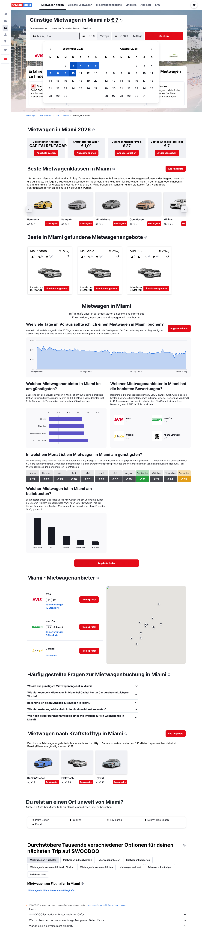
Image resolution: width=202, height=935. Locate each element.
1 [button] (58, 65)
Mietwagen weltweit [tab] (130, 867)
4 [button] (81, 65)
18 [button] (80, 80)
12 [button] (88, 73)
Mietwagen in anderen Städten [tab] (96, 867)
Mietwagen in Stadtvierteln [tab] (77, 860)
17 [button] (73, 80)
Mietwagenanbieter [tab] (109, 860)
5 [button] (88, 65)
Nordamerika (45, 115)
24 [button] (73, 88)
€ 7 (115, 20)
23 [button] (65, 88)
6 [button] (96, 65)
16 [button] (65, 80)
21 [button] (50, 88)
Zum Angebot (52, 223)
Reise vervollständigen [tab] (160, 867)
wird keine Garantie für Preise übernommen (106, 905)
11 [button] (80, 73)
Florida (66, 115)
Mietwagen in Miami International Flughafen (51, 890)
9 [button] (65, 73)
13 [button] (95, 73)
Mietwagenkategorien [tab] (138, 860)
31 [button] (144, 95)
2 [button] (65, 65)
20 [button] (96, 80)
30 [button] (65, 95)
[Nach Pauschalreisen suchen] (5, 34)
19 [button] (88, 80)
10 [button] (73, 73)
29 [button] (58, 95)
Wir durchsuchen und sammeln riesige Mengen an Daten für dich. (68, 920)
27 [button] (95, 88)
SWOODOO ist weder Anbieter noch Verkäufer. (57, 914)
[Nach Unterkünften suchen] (5, 21)
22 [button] (57, 88)
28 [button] (50, 95)
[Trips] (5, 50)
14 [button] (50, 80)
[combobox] (38, 28)
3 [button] (73, 65)
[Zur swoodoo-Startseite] (21, 5)
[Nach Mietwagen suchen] (5, 28)
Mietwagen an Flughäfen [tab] (43, 860)
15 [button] (57, 80)
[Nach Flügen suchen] (5, 14)
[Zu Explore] (5, 41)
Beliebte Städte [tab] (38, 874)
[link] (46, 153)
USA (57, 115)
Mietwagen (31, 115)
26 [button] (88, 88)
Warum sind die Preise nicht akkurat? (51, 925)
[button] (5, 4)
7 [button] (50, 73)
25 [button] (80, 88)
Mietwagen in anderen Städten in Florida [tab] (51, 867)
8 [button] (58, 73)
